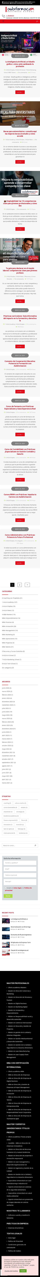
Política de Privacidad (15, 1241)
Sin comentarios (22, 72)
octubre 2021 (6, 759)
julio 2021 (5, 769)
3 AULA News (29, 139)
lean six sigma (9, 829)
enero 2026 (6, 698)
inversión (20, 824)
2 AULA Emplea (10, 70)
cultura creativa (20, 803)
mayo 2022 (5, 749)
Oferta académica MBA (16, 1071)
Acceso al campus (8, 2)
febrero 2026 (6, 695)
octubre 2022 (6, 746)
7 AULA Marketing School (10, 659)
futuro (24, 820)
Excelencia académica (11, 816)
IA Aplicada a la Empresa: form (21, 942)
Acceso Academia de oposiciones (22, 3)
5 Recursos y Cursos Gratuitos (12, 651)
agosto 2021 (6, 766)
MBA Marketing (7, 635)
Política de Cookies (14, 1251)
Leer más (19, 92)
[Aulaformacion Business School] (20, 9)
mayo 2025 (5, 715)
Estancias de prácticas (15, 1228)
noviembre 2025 (7, 705)
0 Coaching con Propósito (10, 598)
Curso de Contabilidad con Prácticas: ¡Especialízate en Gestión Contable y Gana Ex (20, 451)
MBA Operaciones (8, 639)
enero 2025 (6, 725)
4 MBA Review (7, 614)
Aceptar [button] (23, 1271)
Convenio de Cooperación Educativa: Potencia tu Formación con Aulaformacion (20, 363)
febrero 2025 (6, 722)
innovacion (8, 824)
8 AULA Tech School (8, 664)
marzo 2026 (6, 691)
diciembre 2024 (7, 729)
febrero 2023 (6, 742)
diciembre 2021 (7, 752)
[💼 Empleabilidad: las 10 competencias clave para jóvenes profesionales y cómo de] (20, 172)
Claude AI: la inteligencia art (20, 950)
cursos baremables (10, 807)
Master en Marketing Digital (17, 1007)
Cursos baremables (22, 2)
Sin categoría (19, 541)
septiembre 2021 (8, 762)
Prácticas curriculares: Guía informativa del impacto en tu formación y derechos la (20, 318)
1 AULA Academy (10, 139)
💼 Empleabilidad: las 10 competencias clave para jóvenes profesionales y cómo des (20, 203)
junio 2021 (5, 773)
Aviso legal (17, 888)
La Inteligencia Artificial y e (19, 919)
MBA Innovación (7, 626)
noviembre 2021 (7, 756)
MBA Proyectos (7, 643)
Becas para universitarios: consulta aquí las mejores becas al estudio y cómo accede (20, 133)
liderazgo (21, 829)
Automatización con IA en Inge (21, 927)
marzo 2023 (6, 739)
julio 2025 (5, 708)
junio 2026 (5, 688)
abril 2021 (5, 779)
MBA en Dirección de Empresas (19, 1075)
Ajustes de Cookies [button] (11, 1271)
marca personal (9, 833)
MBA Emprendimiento (9, 618)
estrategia (20, 812)
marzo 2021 (6, 783)
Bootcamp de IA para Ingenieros (21, 935)
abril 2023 (5, 735)
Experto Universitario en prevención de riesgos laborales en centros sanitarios (20, 1202)
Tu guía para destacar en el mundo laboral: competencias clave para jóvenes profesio (20, 270)
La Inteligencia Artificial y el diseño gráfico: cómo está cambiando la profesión (20, 64)
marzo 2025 (6, 718)
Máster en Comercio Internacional (20, 1023)
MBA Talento (12, 72)
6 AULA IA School (20, 70)
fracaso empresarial (10, 820)
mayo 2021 (5, 776)
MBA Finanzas (7, 622)
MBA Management (8, 630)
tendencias (23, 833)
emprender (8, 812)
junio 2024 (5, 732)
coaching (7, 803)
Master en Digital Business (17, 1003)
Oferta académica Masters (17, 987)
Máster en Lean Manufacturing (19, 1051)
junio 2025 (5, 712)
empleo (24, 807)
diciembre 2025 (7, 702)
